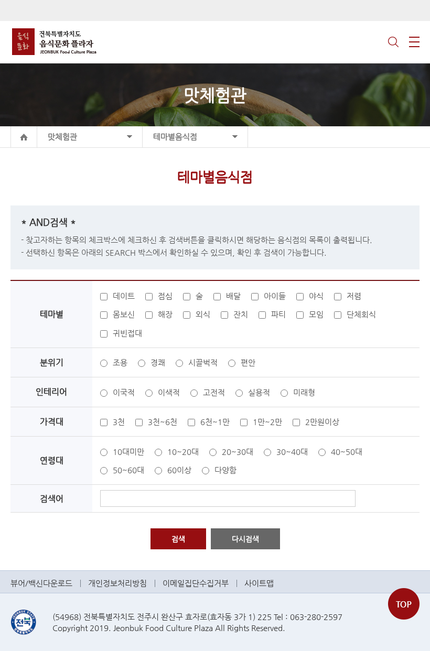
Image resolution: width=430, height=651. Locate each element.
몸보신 (124, 314)
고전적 (214, 392)
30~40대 (292, 451)
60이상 (179, 469)
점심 (165, 295)
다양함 (225, 469)
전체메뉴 (414, 42)
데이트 (124, 295)
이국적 (124, 392)
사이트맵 (259, 583)
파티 (278, 314)
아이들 (275, 295)
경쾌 (157, 362)
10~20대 (183, 451)
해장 (165, 314)
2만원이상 (322, 421)
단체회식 (361, 314)
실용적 (259, 392)
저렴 (354, 295)
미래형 (304, 392)
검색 (393, 42)
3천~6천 (162, 421)
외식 (203, 314)
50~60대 (128, 469)
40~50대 (346, 451)
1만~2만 (267, 421)
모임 (316, 314)
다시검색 (245, 539)
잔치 (240, 314)
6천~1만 (215, 421)
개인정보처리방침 (117, 583)
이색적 (169, 392)
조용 (120, 362)
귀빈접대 (127, 333)
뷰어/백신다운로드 (41, 583)
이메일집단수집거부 (196, 583)
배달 (233, 295)
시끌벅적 (203, 362)
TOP (404, 604)
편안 (248, 362)
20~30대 (237, 451)
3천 (119, 421)
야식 (316, 295)
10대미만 (128, 451)
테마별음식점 (175, 136)
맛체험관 (62, 136)
